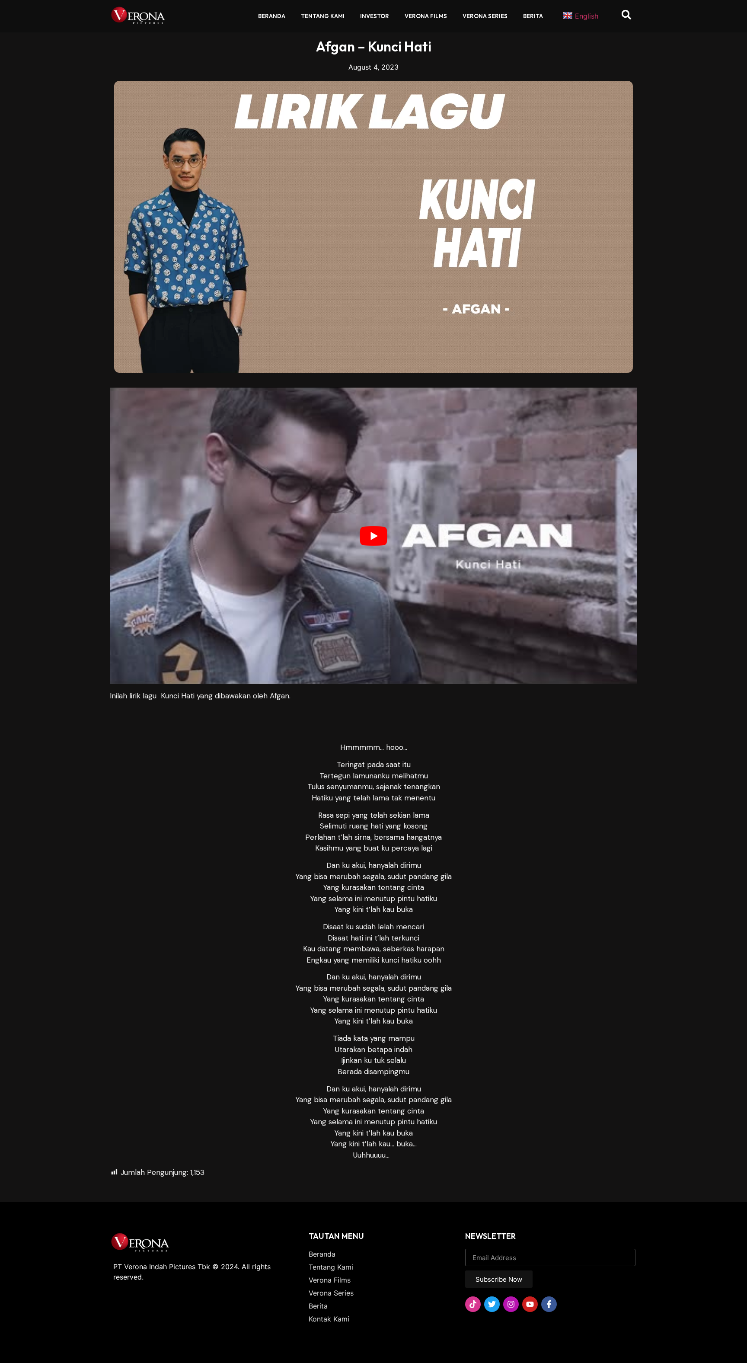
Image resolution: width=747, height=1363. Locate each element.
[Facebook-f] (549, 1304)
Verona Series (485, 16)
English (586, 16)
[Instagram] (511, 1304)
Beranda (271, 16)
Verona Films (426, 16)
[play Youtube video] (373, 535)
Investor (374, 16)
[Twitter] (492, 1304)
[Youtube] (530, 1304)
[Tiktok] (473, 1304)
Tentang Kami (323, 16)
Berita (533, 16)
